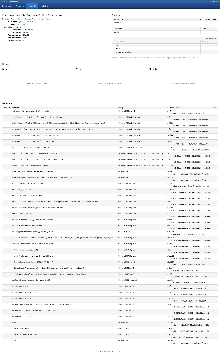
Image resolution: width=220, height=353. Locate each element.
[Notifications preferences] (210, 1)
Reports (32, 6)
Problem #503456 (29, 22)
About (118, 352)
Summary (6, 6)
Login (217, 1)
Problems (20, 6)
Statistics (44, 6)
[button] (20, 22)
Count (204, 42)
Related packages (120, 42)
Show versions (211, 38)
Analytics (10, 1)
